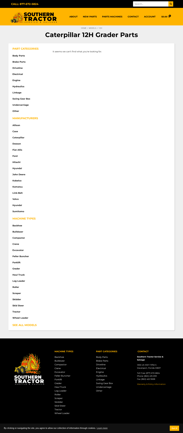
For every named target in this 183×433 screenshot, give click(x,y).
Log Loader (18, 281)
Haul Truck (18, 275)
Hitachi (16, 162)
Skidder (16, 299)
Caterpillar (18, 137)
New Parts (90, 16)
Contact (133, 16)
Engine (16, 80)
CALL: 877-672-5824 (24, 4)
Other (15, 111)
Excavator (18, 250)
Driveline (17, 68)
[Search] (170, 4)
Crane (15, 244)
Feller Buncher (20, 256)
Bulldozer (17, 231)
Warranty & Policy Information (151, 384)
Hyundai (17, 168)
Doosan (16, 143)
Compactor (18, 238)
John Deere (18, 174)
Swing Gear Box (21, 99)
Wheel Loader (20, 318)
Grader (16, 268)
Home (83, 28)
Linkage (16, 92)
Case (15, 131)
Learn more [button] (102, 428)
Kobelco (16, 180)
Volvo (15, 199)
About (73, 16)
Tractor (16, 311)
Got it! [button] (174, 428)
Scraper (16, 293)
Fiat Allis (17, 150)
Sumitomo (18, 211)
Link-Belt (17, 193)
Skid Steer (18, 305)
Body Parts (18, 55)
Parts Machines (112, 16)
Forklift (16, 262)
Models (92, 28)
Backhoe (17, 225)
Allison (16, 125)
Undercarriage (20, 105)
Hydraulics (18, 86)
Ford (15, 156)
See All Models (24, 325)
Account (150, 16)
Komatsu (17, 187)
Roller (15, 287)
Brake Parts (19, 62)
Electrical (17, 74)
